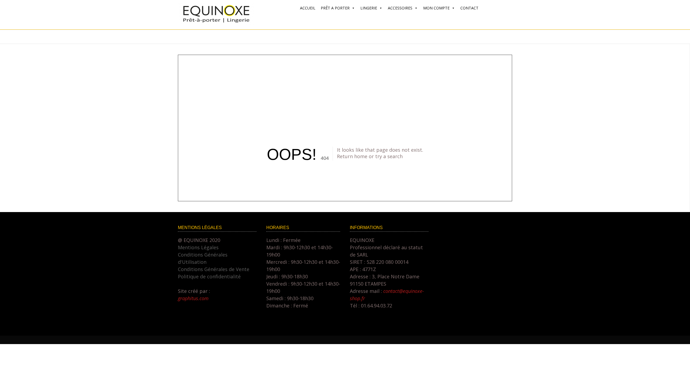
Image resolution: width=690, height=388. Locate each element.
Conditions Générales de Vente (213, 269)
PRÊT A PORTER (335, 8)
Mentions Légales (198, 247)
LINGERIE (368, 8)
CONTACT (469, 8)
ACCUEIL (307, 8)
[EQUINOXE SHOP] (216, 23)
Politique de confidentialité (209, 276)
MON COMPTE (436, 8)
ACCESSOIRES (400, 8)
